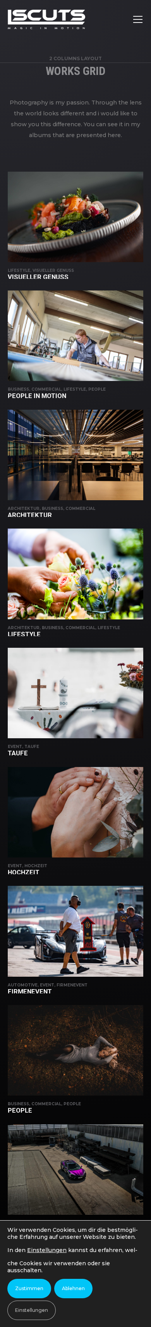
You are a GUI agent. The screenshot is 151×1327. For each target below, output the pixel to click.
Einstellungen (47, 1250)
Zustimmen (29, 1288)
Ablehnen (73, 1288)
